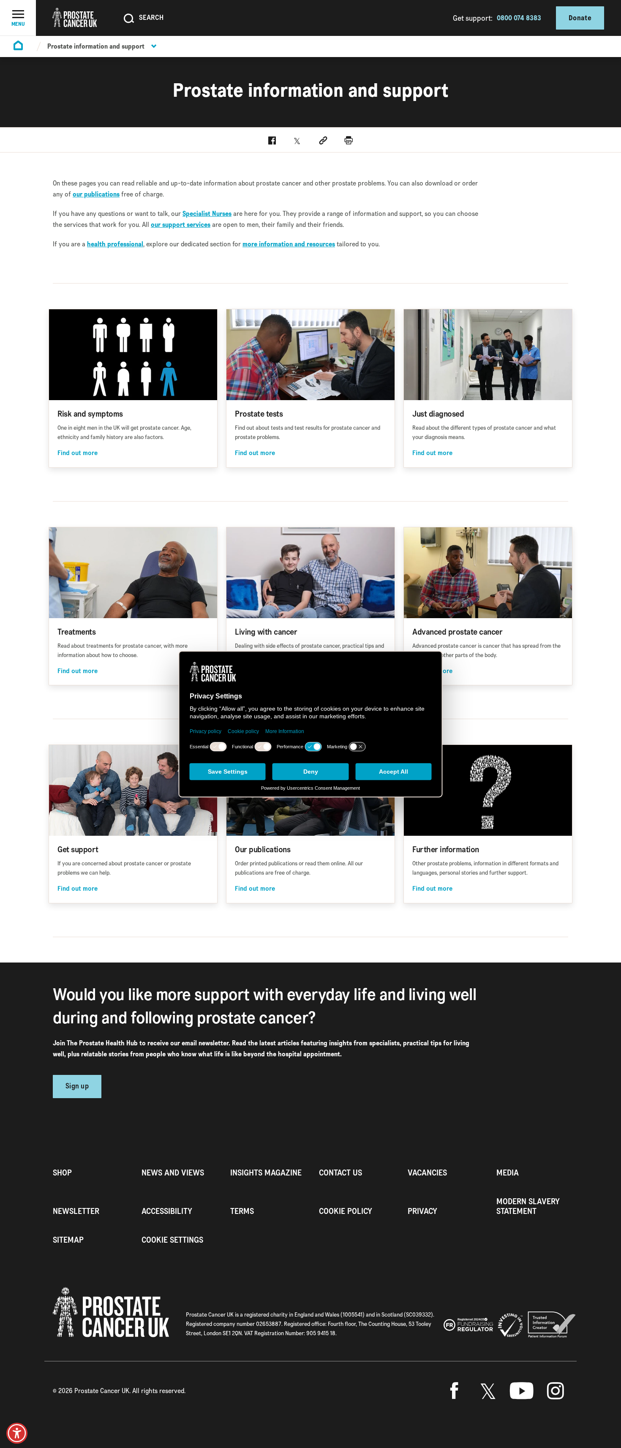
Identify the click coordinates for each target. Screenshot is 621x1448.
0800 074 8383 (519, 17)
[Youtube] (521, 1391)
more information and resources (288, 244)
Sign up (77, 1086)
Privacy (422, 1211)
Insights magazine (266, 1173)
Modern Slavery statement (528, 1206)
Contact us (340, 1173)
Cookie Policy (345, 1211)
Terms (242, 1211)
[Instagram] (555, 1391)
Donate (580, 17)
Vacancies (427, 1173)
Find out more (77, 453)
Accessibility (167, 1211)
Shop (62, 1173)
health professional (115, 244)
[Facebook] (454, 1391)
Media (507, 1173)
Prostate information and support (95, 46)
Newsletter (76, 1211)
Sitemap (68, 1240)
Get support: (473, 18)
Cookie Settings (172, 1240)
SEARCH (151, 17)
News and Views (173, 1173)
